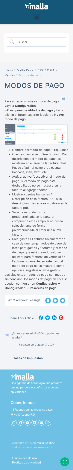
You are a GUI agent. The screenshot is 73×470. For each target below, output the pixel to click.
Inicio (9, 70)
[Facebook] (21, 423)
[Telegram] (28, 423)
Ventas (10, 75)
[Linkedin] (34, 423)
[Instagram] (14, 423)
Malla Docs (25, 70)
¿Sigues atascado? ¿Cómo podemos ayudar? (35, 335)
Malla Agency (45, 443)
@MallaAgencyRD (23, 415)
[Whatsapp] (48, 423)
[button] (37, 17)
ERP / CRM (46, 70)
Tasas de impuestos (28, 358)
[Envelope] (41, 423)
